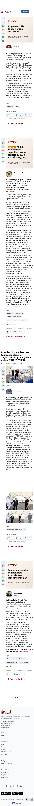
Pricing (3, 761)
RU (20, 803)
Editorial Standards (6, 752)
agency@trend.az (5, 727)
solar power (23, 320)
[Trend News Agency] (6, 712)
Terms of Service (5, 770)
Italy (17, 106)
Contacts (3, 749)
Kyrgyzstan (10, 106)
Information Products (6, 763)
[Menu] (31, 11)
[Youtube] (13, 786)
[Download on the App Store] (6, 793)
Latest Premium (5, 738)
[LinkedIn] (20, 786)
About (2, 744)
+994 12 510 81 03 (5, 725)
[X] (10, 786)
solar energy (19, 313)
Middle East (10, 313)
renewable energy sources (14, 316)
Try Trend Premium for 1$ (16, 123)
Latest (3, 735)
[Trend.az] (6, 11)
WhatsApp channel (22, 651)
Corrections (4, 754)
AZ (17, 803)
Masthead (4, 747)
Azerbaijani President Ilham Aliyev (16, 529)
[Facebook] (6, 786)
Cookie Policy (4, 777)
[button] (2, 18)
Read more (16, 49)
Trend (16, 60)
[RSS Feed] (24, 786)
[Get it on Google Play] (17, 793)
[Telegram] (17, 786)
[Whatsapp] (2, 786)
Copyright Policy (5, 774)
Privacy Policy (4, 772)
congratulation (24, 662)
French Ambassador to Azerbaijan (16, 658)
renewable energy (11, 320)
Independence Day (12, 662)
